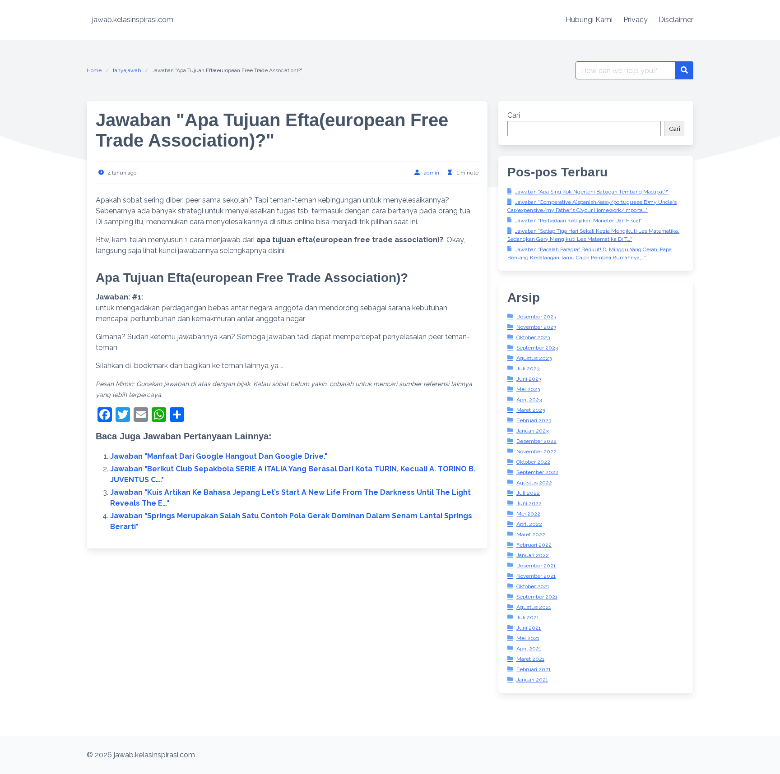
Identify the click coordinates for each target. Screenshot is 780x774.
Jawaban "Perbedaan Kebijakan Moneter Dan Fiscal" (578, 220)
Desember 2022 (536, 441)
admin (431, 173)
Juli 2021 (527, 617)
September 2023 (537, 348)
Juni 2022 (529, 503)
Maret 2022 (530, 534)
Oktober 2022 (533, 462)
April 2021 (528, 648)
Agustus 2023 (534, 358)
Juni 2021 (528, 628)
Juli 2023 (527, 368)
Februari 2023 (533, 420)
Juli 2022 (528, 493)
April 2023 (529, 399)
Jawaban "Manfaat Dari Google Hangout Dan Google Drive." (218, 456)
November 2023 (536, 327)
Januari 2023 (532, 431)
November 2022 (536, 451)
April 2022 (529, 524)
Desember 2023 (536, 316)
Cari (513, 115)
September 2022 (537, 472)
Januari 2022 (532, 555)
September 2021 (536, 597)
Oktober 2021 (532, 586)
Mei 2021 (527, 638)
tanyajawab (127, 70)
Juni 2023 (528, 379)
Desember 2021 (536, 565)
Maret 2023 (530, 410)
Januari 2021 (532, 680)
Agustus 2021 (533, 607)
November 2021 (536, 576)
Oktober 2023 (533, 337)
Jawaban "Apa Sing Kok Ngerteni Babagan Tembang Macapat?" (592, 192)
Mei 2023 (528, 389)
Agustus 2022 (534, 482)
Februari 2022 (534, 545)
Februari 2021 (533, 669)
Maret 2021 (530, 659)
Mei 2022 (528, 514)
